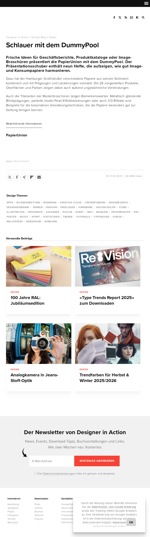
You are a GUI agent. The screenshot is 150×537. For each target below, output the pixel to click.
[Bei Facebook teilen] (17, 176)
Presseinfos (67, 515)
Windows (50, 221)
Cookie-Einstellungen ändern (109, 526)
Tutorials (83, 216)
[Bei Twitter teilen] (9, 176)
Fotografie (13, 515)
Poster (11, 216)
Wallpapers (15, 221)
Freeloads (67, 207)
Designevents (118, 202)
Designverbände (18, 207)
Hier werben (67, 511)
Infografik (35, 212)
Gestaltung (13, 504)
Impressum (119, 522)
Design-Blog (38, 37)
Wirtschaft (13, 522)
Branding (49, 202)
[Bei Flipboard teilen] (31, 176)
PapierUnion (16, 135)
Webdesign (33, 221)
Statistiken (51, 216)
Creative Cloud (70, 202)
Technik (12, 518)
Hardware (85, 207)
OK (131, 522)
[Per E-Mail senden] (38, 176)
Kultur (67, 212)
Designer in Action (24, 16)
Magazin (102, 212)
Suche (143, 17)
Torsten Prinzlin (21, 161)
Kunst (80, 212)
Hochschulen (105, 207)
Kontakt (132, 17)
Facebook (114, 17)
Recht (24, 216)
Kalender (52, 212)
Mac (90, 212)
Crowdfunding (95, 202)
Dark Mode (137, 17)
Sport (36, 216)
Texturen (39, 515)
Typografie (13, 508)
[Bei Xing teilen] (24, 176)
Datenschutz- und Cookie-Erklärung (114, 507)
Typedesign (101, 216)
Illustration (16, 212)
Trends (68, 216)
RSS (126, 17)
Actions (38, 508)
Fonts (37, 504)
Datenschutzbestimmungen (59, 473)
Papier (53, 37)
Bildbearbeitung (28, 202)
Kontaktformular (70, 504)
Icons (123, 207)
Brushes (39, 511)
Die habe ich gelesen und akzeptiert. (76, 473)
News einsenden (70, 508)
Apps (10, 202)
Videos (117, 216)
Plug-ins (39, 518)
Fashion (51, 207)
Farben (38, 207)
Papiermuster (120, 212)
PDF (136, 212)
